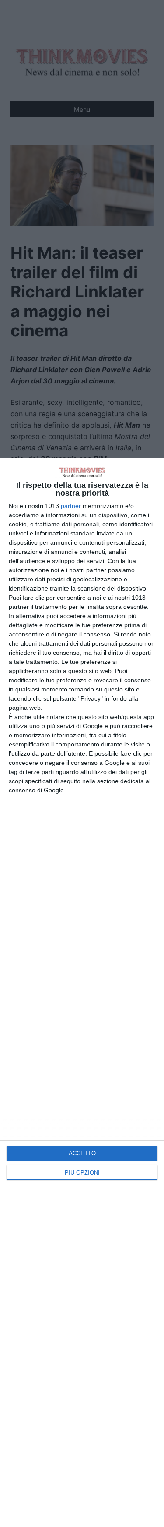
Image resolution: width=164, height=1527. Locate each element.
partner (71, 506)
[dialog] (82, 992)
